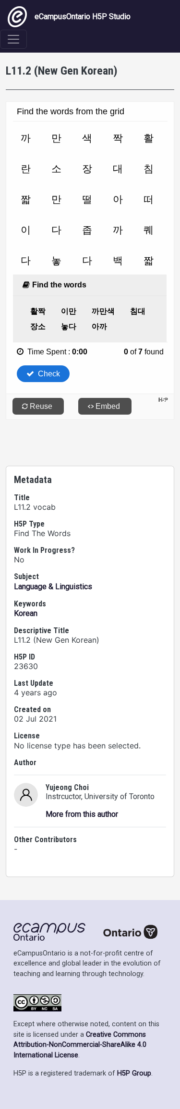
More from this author (82, 814)
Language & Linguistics (53, 586)
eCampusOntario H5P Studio (83, 16)
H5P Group (134, 1073)
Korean (25, 613)
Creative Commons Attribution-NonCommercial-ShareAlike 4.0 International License (79, 1045)
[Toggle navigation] (13, 39)
